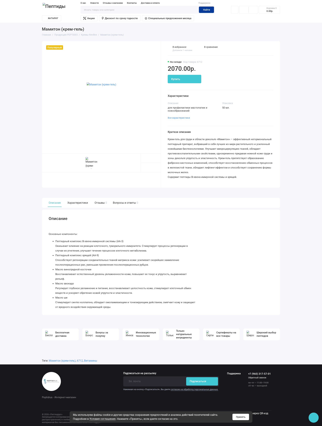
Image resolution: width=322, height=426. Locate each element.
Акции (91, 18)
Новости (94, 3)
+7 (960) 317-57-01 (259, 373)
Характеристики (77, 202)
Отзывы (100, 202)
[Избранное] (253, 10)
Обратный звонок (257, 377)
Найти (206, 9)
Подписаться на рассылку (139, 373)
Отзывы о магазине (113, 3)
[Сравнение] (243, 10)
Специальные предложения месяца (169, 18)
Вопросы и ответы (125, 202)
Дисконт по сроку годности (121, 18)
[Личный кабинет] (234, 10)
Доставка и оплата (150, 3)
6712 (80, 360)
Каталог (53, 18)
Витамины (90, 360)
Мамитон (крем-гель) (62, 360)
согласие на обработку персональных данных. (194, 389)
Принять (241, 417)
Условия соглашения (102, 418)
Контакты (132, 3)
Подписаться (198, 381)
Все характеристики (179, 117)
